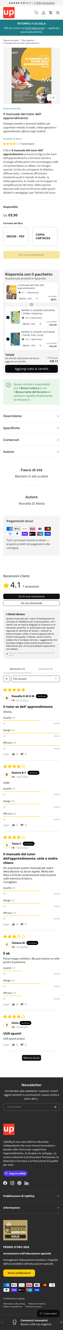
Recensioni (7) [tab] (17, 668)
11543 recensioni (44, 3)
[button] (50, 12)
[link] (11, 292)
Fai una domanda (31, 603)
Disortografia (28, 40)
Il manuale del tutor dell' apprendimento (21, 43)
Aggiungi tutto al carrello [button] (31, 369)
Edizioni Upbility (17, 1298)
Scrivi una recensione (32, 596)
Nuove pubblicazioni (19, 1272)
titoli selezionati (34, 28)
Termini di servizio (33, 1306)
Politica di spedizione (12, 1306)
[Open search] (6, 679)
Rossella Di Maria (12, 138)
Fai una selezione (31, 255)
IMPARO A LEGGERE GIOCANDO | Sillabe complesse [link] (38, 312)
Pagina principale (11, 40)
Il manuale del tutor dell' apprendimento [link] (31, 287)
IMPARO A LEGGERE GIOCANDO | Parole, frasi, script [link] (38, 333)
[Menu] (57, 12)
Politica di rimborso (37, 1303)
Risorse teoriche (12, 108)
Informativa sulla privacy (14, 1303)
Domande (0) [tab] (45, 668)
